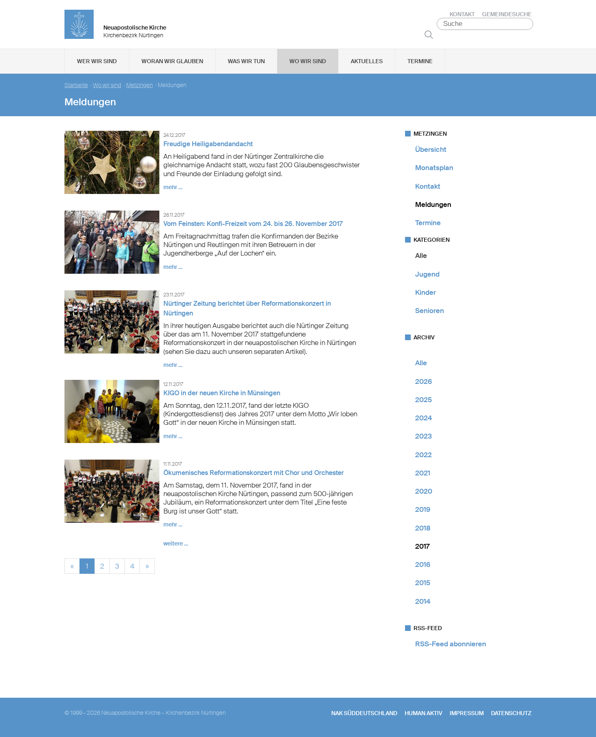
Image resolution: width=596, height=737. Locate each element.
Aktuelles (367, 61)
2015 (422, 582)
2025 (423, 399)
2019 (422, 509)
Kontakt (462, 14)
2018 (423, 528)
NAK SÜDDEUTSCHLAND (364, 713)
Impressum (467, 713)
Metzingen (139, 85)
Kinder (425, 292)
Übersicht (430, 149)
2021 (422, 473)
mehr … (172, 187)
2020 (423, 491)
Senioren (429, 310)
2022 (423, 454)
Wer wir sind (97, 61)
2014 (423, 601)
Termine (420, 61)
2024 (423, 417)
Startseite (76, 85)
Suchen (428, 34)
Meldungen (433, 204)
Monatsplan (434, 167)
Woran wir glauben (172, 61)
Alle (421, 255)
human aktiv (423, 713)
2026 (423, 381)
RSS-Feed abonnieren (450, 643)
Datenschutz (511, 713)
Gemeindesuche (507, 14)
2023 (423, 436)
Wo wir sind (307, 61)
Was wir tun (246, 61)
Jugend (427, 274)
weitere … (175, 543)
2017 (422, 546)
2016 (422, 564)
